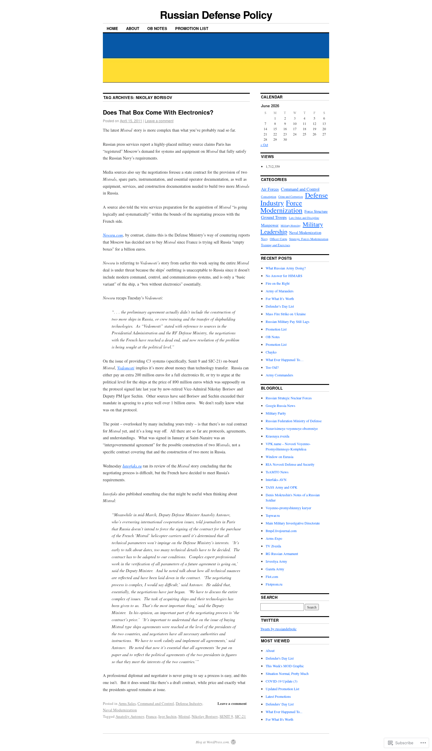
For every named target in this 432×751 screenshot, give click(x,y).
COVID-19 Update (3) (281, 681)
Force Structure (316, 211)
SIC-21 (240, 716)
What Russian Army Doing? (286, 268)
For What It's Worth (279, 719)
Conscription (268, 197)
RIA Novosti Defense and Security (290, 464)
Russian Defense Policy (216, 14)
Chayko (271, 352)
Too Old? (272, 367)
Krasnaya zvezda (277, 436)
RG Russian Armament (282, 553)
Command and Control (156, 703)
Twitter (270, 620)
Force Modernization (281, 206)
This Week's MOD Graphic (285, 665)
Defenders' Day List (280, 704)
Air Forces (270, 189)
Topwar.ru (273, 515)
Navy (264, 239)
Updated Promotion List (282, 688)
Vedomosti (125, 368)
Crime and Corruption (290, 197)
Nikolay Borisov (205, 716)
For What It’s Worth (280, 298)
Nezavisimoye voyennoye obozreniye (292, 428)
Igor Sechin (167, 716)
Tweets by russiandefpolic (278, 628)
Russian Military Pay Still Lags (287, 321)
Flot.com (272, 576)
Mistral (184, 716)
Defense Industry (189, 703)
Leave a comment (159, 120)
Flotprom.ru (274, 584)
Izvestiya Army (276, 561)
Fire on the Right (277, 283)
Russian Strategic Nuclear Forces (289, 397)
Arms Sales (127, 703)
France (151, 716)
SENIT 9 (226, 716)
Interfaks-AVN (276, 479)
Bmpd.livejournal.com (281, 530)
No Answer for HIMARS (284, 275)
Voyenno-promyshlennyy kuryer (288, 507)
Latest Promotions (278, 696)
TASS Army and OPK (281, 487)
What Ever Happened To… (285, 359)
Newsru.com (113, 235)
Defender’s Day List (280, 306)
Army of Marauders (280, 291)
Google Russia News (280, 405)
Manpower (270, 225)
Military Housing (291, 225)
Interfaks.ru (132, 466)
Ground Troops (274, 217)
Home (112, 28)
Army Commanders (279, 375)
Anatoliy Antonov (129, 716)
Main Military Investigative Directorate (293, 523)
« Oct (264, 144)
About (132, 28)
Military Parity (276, 413)
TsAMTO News (277, 472)
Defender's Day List (280, 658)
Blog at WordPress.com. (213, 742)
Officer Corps (278, 239)
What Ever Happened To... (284, 711)
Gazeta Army (275, 568)
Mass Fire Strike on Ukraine (286, 313)
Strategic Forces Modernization (308, 239)
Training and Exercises (275, 245)
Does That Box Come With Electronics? (158, 112)
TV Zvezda (273, 546)
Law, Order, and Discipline (304, 218)
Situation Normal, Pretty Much (287, 673)
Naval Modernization (120, 710)
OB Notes (157, 28)
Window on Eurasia (279, 456)
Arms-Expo (274, 538)
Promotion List (191, 28)
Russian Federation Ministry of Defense (294, 420)
